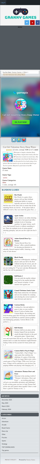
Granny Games (30, 460)
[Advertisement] (20, 50)
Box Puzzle (18, 195)
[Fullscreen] (14, 140)
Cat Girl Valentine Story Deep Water (19, 146)
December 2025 (7, 400)
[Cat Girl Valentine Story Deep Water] (8, 156)
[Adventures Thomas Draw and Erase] (8, 375)
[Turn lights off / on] (19, 140)
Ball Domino (18, 328)
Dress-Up (5, 431)
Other (4, 182)
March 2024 (5, 406)
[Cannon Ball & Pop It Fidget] (8, 354)
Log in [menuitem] (3, 2)
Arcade (4, 425)
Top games (5, 450)
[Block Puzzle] (8, 261)
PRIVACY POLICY (10, 460)
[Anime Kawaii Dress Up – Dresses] (8, 242)
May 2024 (5, 403)
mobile (5, 178)
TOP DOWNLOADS (8, 447)
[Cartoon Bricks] (8, 309)
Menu (20, 27)
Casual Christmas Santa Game (24, 290)
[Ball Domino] (8, 332)
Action (4, 418)
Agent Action (18, 215)
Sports (4, 441)
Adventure (5, 421)
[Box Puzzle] (8, 199)
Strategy (4, 444)
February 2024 (6, 409)
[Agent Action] (8, 219)
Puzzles (4, 437)
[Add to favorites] (24, 139)
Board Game (6, 428)
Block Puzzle (18, 257)
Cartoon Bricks (19, 305)
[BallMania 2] (8, 280)
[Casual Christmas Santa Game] (8, 294)
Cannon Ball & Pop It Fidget (24, 350)
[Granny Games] (20, 13)
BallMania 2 (18, 276)
